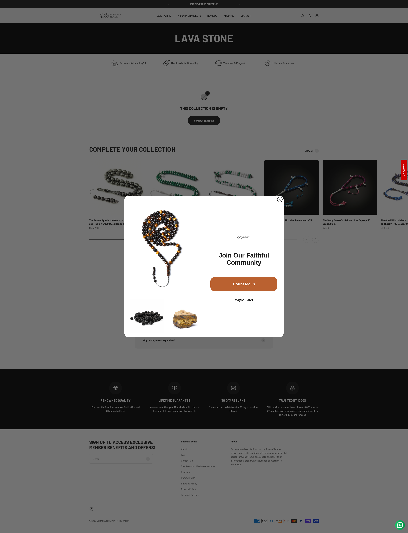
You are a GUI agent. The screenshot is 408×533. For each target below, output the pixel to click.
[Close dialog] (279, 199)
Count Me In (244, 284)
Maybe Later (244, 300)
